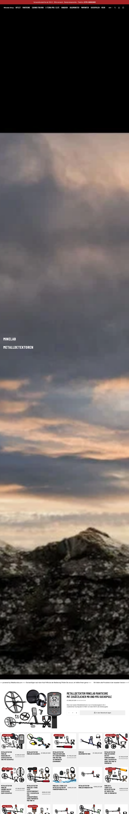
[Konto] (119, 8)
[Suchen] (115, 8)
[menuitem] (103, 7)
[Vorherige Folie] (6, 709)
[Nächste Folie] (60, 709)
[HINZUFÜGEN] (21, 746)
